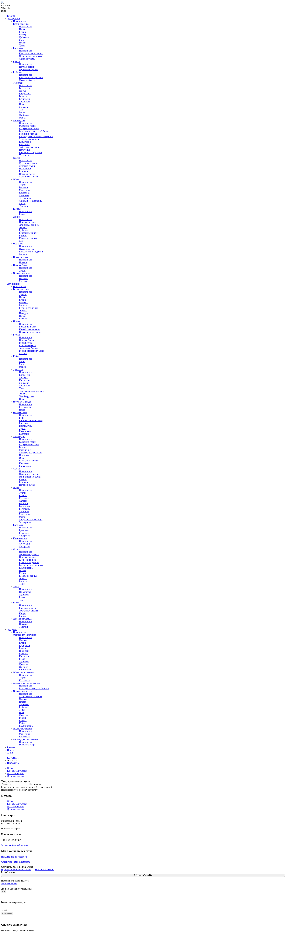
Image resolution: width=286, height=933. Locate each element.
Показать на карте (10, 828)
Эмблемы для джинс (29, 147)
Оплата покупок (15, 773)
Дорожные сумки (28, 163)
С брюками (25, 543)
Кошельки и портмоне (30, 152)
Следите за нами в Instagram (15, 862)
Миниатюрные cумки (30, 476)
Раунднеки (24, 99)
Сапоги (23, 501)
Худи (21, 109)
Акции (10, 752)
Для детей (12, 629)
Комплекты (25, 431)
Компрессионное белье (30, 420)
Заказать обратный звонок (14, 845)
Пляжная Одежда (22, 401)
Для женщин (13, 284)
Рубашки (17, 72)
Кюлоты (23, 616)
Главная (11, 16)
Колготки (24, 434)
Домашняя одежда (22, 618)
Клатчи (23, 479)
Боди (21, 417)
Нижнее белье (20, 265)
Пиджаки (18, 243)
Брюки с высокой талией (31, 351)
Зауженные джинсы (29, 225)
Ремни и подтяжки (28, 133)
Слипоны (24, 195)
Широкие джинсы (28, 233)
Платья (16, 321)
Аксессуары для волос (30, 452)
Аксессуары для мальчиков (27, 683)
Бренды (11, 747)
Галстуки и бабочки (29, 460)
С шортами (24, 535)
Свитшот (23, 667)
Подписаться (35, 784)
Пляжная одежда (21, 257)
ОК (3, 892)
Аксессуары (19, 120)
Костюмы (18, 48)
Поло (21, 104)
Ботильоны (24, 509)
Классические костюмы (31, 53)
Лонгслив (24, 107)
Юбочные (24, 533)
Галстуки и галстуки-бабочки (34, 131)
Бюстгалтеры (25, 426)
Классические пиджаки (31, 251)
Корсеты (23, 423)
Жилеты (23, 227)
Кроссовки (24, 192)
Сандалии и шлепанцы (30, 200)
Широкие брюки (27, 345)
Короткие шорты (27, 608)
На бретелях (25, 592)
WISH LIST (13, 760)
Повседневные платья (30, 332)
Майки (22, 117)
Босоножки (25, 506)
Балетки (23, 495)
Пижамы (23, 278)
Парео (22, 409)
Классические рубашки (31, 77)
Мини (22, 361)
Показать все (19, 21)
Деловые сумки (27, 166)
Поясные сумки (27, 174)
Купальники (25, 407)
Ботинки (23, 187)
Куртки (23, 32)
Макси (22, 367)
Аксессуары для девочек (25, 739)
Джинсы (23, 664)
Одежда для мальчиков (24, 635)
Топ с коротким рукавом (31, 391)
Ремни (22, 447)
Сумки (16, 158)
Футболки (24, 115)
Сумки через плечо (28, 176)
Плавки (23, 262)
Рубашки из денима (29, 562)
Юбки (16, 356)
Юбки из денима (27, 559)
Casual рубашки (27, 80)
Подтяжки (24, 455)
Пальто (22, 29)
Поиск (10, 750)
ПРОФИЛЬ (13, 763)
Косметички (25, 142)
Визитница (24, 144)
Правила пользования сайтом (16, 869)
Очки (22, 458)
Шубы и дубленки (28, 308)
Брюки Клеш (25, 342)
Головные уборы (27, 125)
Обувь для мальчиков (24, 672)
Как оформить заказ (17, 771)
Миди (22, 364)
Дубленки (24, 37)
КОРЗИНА (12, 757)
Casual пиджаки (27, 249)
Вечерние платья (27, 326)
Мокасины (24, 190)
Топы (22, 584)
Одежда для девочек (23, 691)
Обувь (16, 179)
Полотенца (24, 150)
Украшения (25, 155)
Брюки (16, 61)
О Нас (10, 768)
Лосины (23, 353)
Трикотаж (18, 83)
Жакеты (23, 310)
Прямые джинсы (27, 222)
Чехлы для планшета (29, 139)
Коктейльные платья (29, 329)
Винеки (23, 96)
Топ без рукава (26, 396)
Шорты (17, 208)
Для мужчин (13, 18)
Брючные (23, 530)
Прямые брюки (27, 66)
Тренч (22, 45)
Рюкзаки (23, 171)
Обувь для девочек (22, 728)
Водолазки (24, 88)
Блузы (22, 597)
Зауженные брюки (28, 69)
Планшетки (25, 168)
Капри (22, 613)
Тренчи (23, 294)
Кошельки (24, 463)
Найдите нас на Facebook (14, 856)
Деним (16, 217)
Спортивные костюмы (30, 56)
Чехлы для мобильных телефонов (36, 136)
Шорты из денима (28, 238)
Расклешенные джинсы (31, 565)
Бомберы (23, 34)
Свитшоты (24, 101)
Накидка (23, 313)
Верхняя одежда (21, 24)
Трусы (22, 270)
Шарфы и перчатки (29, 128)
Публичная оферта (44, 869)
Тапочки (23, 206)
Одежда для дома (22, 273)
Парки (22, 42)
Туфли (22, 184)
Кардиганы (25, 93)
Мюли (22, 203)
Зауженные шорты (28, 610)
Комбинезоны (20, 538)
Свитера (23, 91)
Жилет (22, 40)
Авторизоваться (9, 883)
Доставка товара (15, 776)
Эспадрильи (25, 198)
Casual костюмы (27, 58)
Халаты (23, 281)
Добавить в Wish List (143, 875)
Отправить (7, 913)
